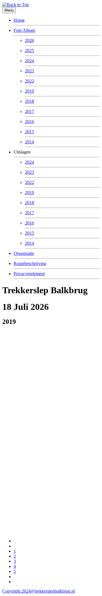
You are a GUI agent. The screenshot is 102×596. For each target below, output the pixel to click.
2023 (29, 70)
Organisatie (24, 253)
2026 (29, 40)
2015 (29, 131)
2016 (29, 121)
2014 (29, 141)
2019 (29, 91)
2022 (29, 81)
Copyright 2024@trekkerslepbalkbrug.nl (38, 591)
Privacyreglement (29, 273)
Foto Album (24, 30)
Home (19, 20)
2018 (29, 101)
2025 (29, 50)
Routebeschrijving (30, 263)
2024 (29, 60)
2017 (29, 111)
